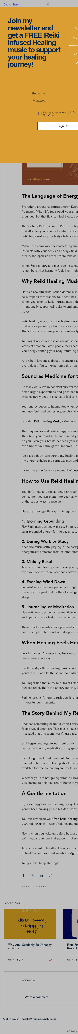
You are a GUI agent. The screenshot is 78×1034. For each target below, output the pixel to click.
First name (38, 93)
